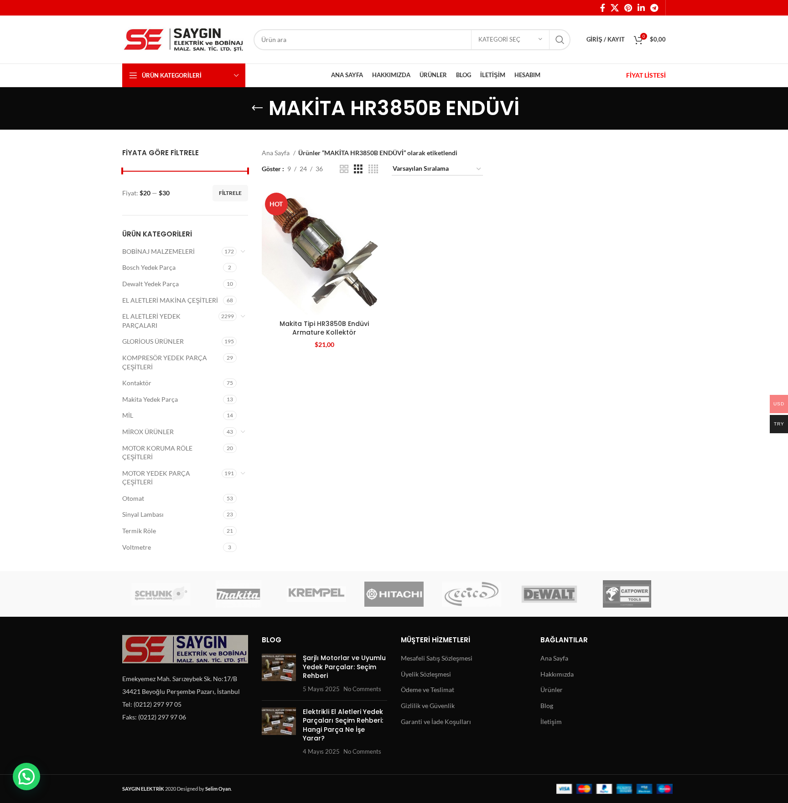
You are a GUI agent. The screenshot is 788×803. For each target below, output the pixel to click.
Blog (546, 705)
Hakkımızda (557, 674)
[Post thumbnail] (279, 673)
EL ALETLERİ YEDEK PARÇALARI (151, 320)
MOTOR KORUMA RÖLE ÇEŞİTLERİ (157, 452)
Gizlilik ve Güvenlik (428, 705)
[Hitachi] (394, 594)
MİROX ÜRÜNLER (148, 432)
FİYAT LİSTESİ (646, 75)
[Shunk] (161, 594)
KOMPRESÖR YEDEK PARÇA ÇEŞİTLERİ (164, 362)
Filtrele (230, 192)
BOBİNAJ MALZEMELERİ (158, 251)
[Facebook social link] (602, 8)
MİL (127, 415)
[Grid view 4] (373, 169)
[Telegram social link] (654, 8)
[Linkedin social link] (641, 8)
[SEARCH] (560, 39)
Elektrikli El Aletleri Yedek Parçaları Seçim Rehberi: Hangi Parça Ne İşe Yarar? (343, 725)
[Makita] (238, 594)
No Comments (362, 689)
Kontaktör (136, 383)
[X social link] (615, 8)
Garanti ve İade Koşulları (436, 721)
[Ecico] (471, 594)
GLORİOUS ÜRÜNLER (153, 341)
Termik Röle (139, 531)
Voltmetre (136, 547)
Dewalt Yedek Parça (150, 284)
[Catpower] (627, 594)
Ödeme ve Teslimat (427, 689)
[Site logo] (183, 38)
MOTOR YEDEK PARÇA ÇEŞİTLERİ (156, 477)
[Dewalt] (549, 594)
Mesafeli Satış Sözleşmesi (436, 658)
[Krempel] (316, 594)
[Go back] (257, 108)
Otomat (133, 498)
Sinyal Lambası (143, 514)
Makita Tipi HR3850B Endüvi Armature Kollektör (324, 328)
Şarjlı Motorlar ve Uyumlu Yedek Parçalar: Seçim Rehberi (344, 666)
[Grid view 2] (344, 169)
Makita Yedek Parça (150, 399)
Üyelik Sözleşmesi (426, 674)
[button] (26, 776)
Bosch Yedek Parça (149, 267)
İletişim (551, 721)
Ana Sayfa (276, 153)
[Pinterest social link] (628, 8)
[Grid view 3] (358, 169)
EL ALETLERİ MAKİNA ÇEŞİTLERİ (170, 300)
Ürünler (551, 689)
